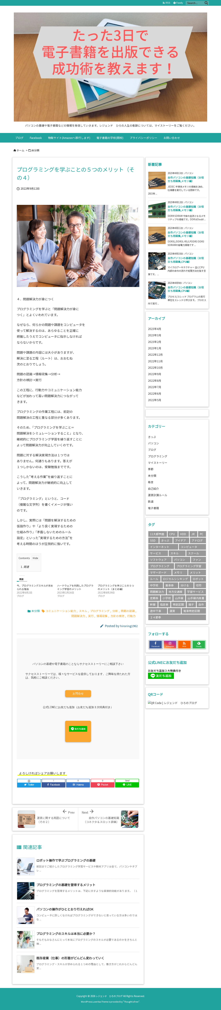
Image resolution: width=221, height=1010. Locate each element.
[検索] (206, 3)
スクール (193, 553)
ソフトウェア (158, 560)
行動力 (131, 616)
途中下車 (155, 611)
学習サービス (195, 592)
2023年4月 (154, 329)
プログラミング (99, 611)
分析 (115, 611)
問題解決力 (78, 616)
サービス (155, 553)
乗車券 (169, 585)
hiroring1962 (129, 626)
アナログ (197, 540)
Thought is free (131, 1001)
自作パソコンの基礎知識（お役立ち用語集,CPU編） (186, 259)
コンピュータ (189, 547)
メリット (195, 572)
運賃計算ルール (157, 495)
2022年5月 (154, 400)
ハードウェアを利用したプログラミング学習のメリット (75, 587)
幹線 (153, 604)
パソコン (153, 443)
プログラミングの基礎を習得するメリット (65, 884)
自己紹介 (153, 489)
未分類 (35, 150)
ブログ (152, 450)
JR (193, 534)
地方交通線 (175, 592)
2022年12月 (155, 355)
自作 (201, 604)
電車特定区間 (191, 611)
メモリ (178, 572)
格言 (150, 482)
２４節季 (155, 617)
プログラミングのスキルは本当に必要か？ (65, 933)
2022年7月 (154, 387)
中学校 (154, 585)
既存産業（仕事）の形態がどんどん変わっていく (70, 958)
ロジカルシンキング (175, 579)
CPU (172, 534)
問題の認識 (128, 611)
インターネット (159, 547)
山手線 (179, 598)
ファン (197, 560)
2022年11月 (155, 361)
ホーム (20, 150)
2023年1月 (154, 348)
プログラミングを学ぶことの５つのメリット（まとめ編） (116, 587)
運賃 (172, 611)
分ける (185, 585)
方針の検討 (117, 616)
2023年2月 (154, 342)
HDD (183, 534)
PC (201, 534)
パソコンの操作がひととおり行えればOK (64, 909)
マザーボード (158, 572)
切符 (198, 585)
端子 (191, 604)
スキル (83, 611)
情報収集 (102, 616)
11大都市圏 (157, 534)
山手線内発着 (196, 598)
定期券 (154, 598)
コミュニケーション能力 (61, 611)
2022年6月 (154, 394)
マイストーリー (157, 463)
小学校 (167, 598)
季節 (150, 469)
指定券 (164, 604)
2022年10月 (155, 368)
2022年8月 (154, 381)
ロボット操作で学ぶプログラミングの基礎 (65, 860)
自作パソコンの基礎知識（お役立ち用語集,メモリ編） (186, 179)
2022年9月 (154, 374)
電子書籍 (153, 508)
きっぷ (152, 437)
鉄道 (150, 501)
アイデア (180, 540)
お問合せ (78, 693)
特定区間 (178, 604)
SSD (152, 540)
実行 (91, 616)
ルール (154, 579)
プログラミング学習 (188, 566)
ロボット (198, 579)
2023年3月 (154, 335)
